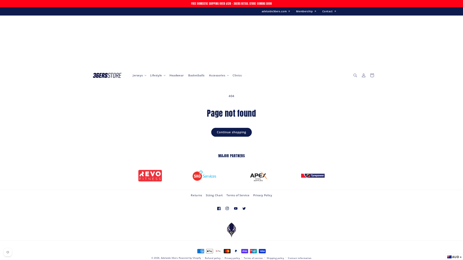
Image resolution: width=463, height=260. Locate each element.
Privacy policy (232, 258)
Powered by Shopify (190, 258)
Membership (304, 11)
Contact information (300, 258)
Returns (196, 195)
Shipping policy (275, 258)
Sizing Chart (214, 195)
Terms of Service (237, 195)
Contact (327, 11)
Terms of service (253, 258)
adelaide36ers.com (274, 11)
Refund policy (213, 258)
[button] (139, 75)
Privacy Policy (262, 195)
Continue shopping (231, 132)
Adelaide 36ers (169, 258)
